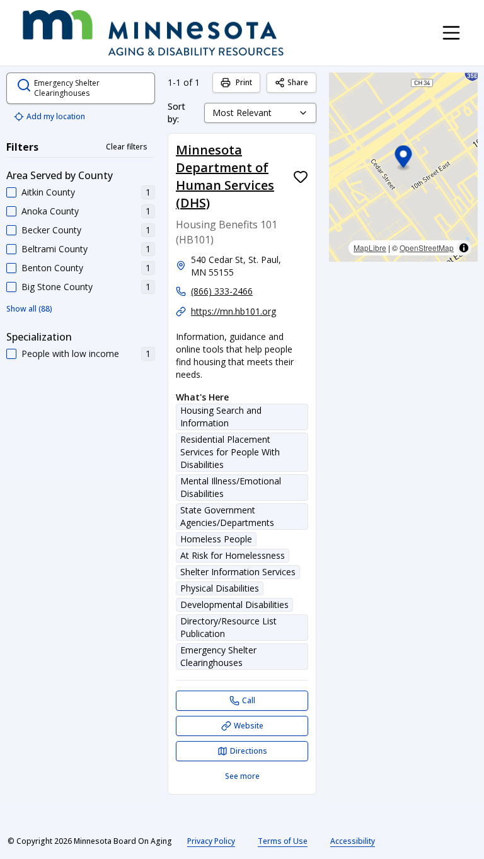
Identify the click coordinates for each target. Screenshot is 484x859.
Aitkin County (48, 192)
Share (297, 82)
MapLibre (370, 247)
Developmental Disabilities (234, 605)
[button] (403, 159)
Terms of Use (283, 841)
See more (242, 776)
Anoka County (50, 211)
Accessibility (352, 841)
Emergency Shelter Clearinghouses (218, 656)
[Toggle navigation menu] (451, 33)
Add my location (55, 116)
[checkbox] (11, 192)
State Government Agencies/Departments (227, 516)
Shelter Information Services (238, 572)
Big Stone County (57, 287)
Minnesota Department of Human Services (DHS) (225, 176)
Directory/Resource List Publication (228, 627)
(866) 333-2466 (222, 291)
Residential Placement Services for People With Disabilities (230, 451)
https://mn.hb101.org (233, 311)
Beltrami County (54, 249)
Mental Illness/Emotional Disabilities (230, 487)
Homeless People (216, 539)
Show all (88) (29, 308)
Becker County (51, 230)
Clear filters (126, 146)
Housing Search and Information (221, 416)
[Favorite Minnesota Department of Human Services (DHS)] (300, 176)
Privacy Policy (211, 841)
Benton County (52, 268)
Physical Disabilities (219, 588)
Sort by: (176, 112)
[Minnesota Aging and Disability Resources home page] (153, 33)
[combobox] (260, 113)
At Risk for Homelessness (232, 555)
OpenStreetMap (427, 247)
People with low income (70, 353)
